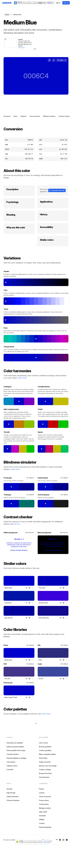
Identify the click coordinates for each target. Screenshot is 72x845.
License (41, 793)
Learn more (21, 378)
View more (46, 714)
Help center (43, 812)
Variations (23, 116)
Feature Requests (45, 827)
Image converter (45, 762)
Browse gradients (45, 747)
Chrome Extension (13, 800)
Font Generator (44, 777)
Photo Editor (43, 758)
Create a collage (45, 769)
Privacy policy (44, 800)
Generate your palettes (15, 743)
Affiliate (41, 819)
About (15, 116)
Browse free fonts (45, 773)
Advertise (42, 816)
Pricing (41, 789)
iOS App (9, 789)
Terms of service (45, 796)
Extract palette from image (16, 750)
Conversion (6, 116)
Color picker (11, 762)
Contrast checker (64, 116)
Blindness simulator (49, 116)
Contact (42, 823)
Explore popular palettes (15, 747)
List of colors (43, 743)
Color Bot (10, 769)
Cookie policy (44, 804)
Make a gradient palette (47, 754)
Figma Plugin (11, 793)
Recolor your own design (48, 766)
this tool (16, 524)
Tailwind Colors (12, 766)
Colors (7, 14)
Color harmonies (35, 116)
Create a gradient (45, 750)
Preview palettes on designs (16, 758)
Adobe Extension (13, 796)
